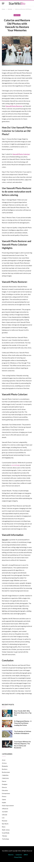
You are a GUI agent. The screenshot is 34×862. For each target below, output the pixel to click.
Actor (3, 760)
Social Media (5, 833)
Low (3, 817)
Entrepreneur (6, 793)
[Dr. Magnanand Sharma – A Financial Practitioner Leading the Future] (7, 723)
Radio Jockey (6, 830)
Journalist (5, 811)
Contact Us (19, 854)
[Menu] (3, 3)
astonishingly (15, 465)
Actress (4, 763)
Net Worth (5, 824)
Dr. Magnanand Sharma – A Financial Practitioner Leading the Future (22, 723)
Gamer (4, 799)
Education (5, 790)
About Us (10, 854)
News (3, 827)
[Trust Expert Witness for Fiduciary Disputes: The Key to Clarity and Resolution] (7, 744)
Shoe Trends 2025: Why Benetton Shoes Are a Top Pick (22, 713)
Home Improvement (8, 805)
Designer (4, 784)
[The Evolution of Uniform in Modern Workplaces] (7, 733)
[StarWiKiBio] (17, 3)
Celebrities (5, 775)
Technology (5, 839)
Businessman (6, 772)
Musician (4, 821)
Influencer (5, 808)
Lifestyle (17, 15)
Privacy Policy (18, 857)
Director (4, 787)
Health (4, 802)
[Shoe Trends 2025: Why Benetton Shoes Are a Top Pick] (7, 713)
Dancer (4, 781)
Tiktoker (4, 836)
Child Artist (5, 778)
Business (4, 769)
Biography (5, 766)
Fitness (4, 796)
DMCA (26, 854)
